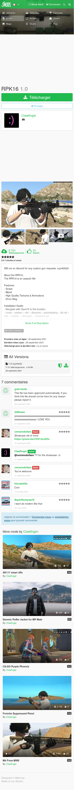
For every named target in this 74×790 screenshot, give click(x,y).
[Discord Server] (23, 119)
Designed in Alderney (13, 777)
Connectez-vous (41, 517)
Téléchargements (16, 253)
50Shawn (19, 412)
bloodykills (20, 483)
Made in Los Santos (12, 781)
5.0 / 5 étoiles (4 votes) (11, 260)
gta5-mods (20, 389)
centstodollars (22, 431)
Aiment (36, 253)
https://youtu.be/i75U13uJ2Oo (32, 439)
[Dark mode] (64, 4)
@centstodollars (24, 455)
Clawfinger (28, 115)
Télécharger (39, 97)
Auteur (32, 451)
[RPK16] (37, 205)
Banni (35, 432)
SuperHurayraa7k (24, 499)
